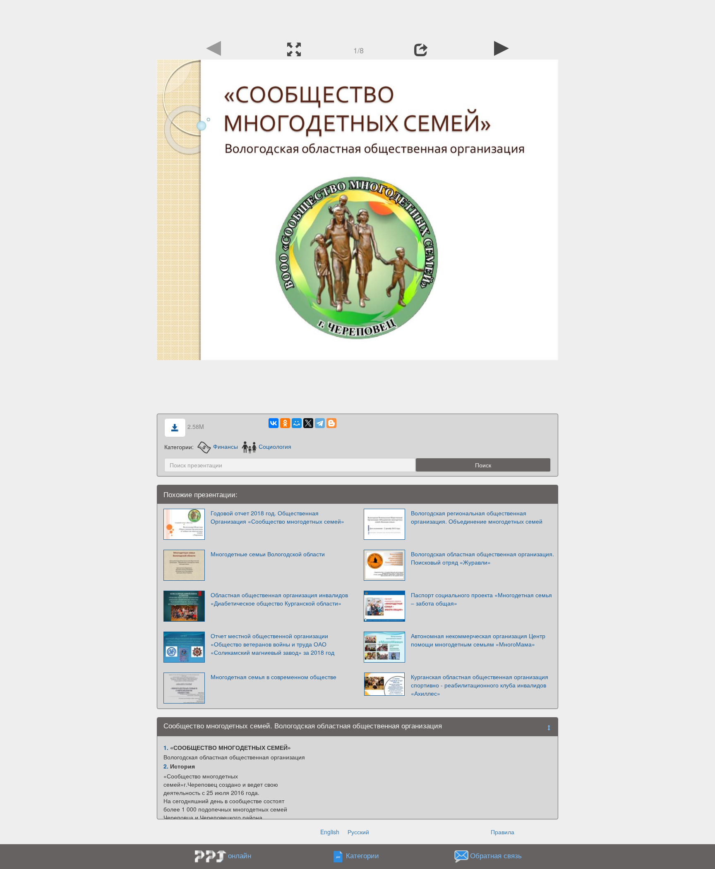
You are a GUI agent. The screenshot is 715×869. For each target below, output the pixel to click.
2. (165, 766)
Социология (275, 446)
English (329, 832)
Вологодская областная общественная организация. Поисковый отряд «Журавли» (482, 558)
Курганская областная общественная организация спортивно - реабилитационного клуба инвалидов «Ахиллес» (479, 685)
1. (165, 747)
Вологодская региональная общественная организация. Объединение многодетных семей (476, 517)
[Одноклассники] (285, 423)
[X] (308, 423)
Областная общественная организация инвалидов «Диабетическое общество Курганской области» (279, 599)
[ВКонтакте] (273, 423)
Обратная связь (496, 855)
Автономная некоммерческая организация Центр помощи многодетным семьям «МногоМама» (478, 640)
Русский (358, 832)
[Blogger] (331, 423)
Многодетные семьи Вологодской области (268, 554)
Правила (502, 832)
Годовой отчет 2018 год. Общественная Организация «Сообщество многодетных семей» (277, 517)
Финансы (225, 446)
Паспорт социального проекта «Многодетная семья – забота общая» (481, 599)
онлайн (239, 855)
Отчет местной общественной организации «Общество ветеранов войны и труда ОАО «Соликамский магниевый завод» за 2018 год (272, 644)
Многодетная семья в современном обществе (273, 677)
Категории (362, 855)
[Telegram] (320, 423)
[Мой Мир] (297, 423)
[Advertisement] (357, 18)
